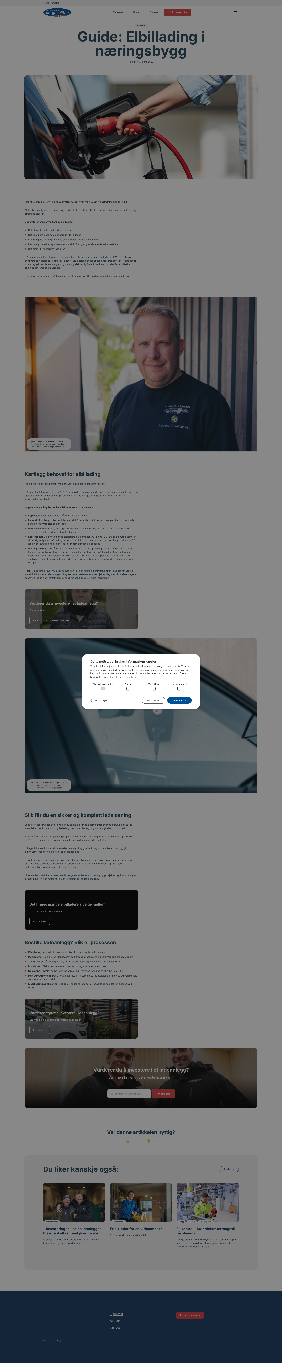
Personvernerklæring (127, 677)
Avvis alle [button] (153, 700)
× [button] (195, 658)
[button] (99, 700)
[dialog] (141, 681)
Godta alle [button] (179, 700)
